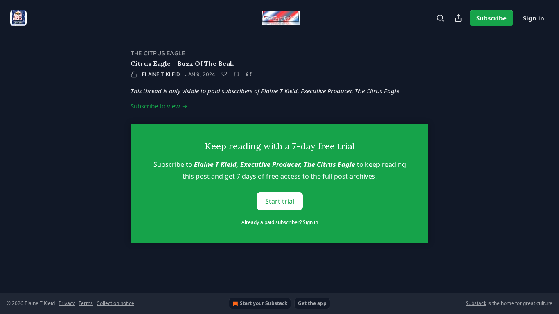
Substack (476, 303)
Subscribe (491, 18)
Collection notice (115, 303)
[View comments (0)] (236, 74)
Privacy (67, 303)
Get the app (312, 303)
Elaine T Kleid (161, 74)
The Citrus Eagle (158, 52)
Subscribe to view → (159, 106)
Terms (86, 303)
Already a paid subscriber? (279, 222)
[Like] (224, 74)
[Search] (440, 18)
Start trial (279, 201)
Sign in (533, 18)
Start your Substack (263, 303)
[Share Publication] (458, 18)
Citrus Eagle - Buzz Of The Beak (182, 63)
